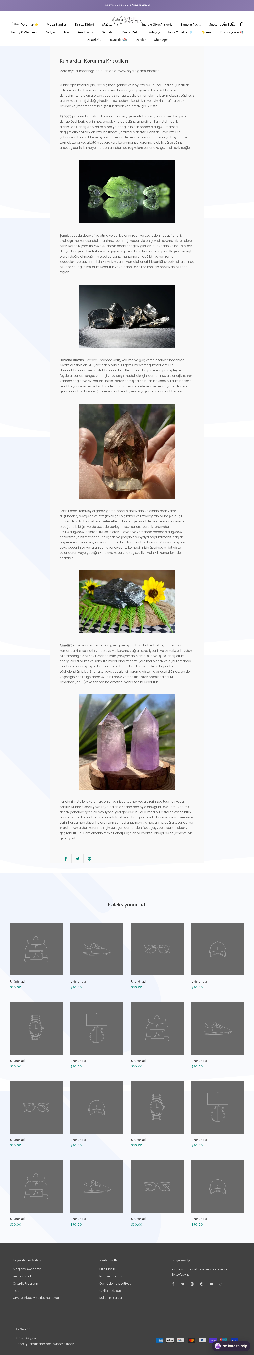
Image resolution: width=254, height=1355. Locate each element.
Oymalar (107, 32)
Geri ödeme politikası (115, 1283)
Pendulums (85, 32)
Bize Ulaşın (107, 1269)
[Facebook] (173, 1284)
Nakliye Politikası (111, 1276)
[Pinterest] (201, 1284)
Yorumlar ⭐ (29, 25)
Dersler (140, 40)
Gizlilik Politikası (110, 1290)
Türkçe (15, 24)
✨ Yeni (206, 32)
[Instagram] (192, 1284)
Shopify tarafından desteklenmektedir (45, 1344)
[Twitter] (182, 1284)
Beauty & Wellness (23, 32)
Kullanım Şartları (111, 1297)
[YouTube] (211, 1284)
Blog (16, 1290)
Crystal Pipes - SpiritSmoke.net (36, 1297)
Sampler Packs (191, 25)
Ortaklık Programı (25, 1283)
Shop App (161, 40)
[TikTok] (220, 1284)
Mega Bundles (57, 25)
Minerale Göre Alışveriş (155, 25)
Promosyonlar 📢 (232, 32)
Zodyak (50, 32)
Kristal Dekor (131, 32)
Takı (66, 32)
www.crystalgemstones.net (139, 71)
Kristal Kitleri (84, 25)
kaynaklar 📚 (118, 40)
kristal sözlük (22, 1276)
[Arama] (233, 24)
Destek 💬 (93, 40)
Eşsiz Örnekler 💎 (180, 32)
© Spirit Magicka (26, 1338)
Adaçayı (154, 32)
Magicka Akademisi (27, 1269)
